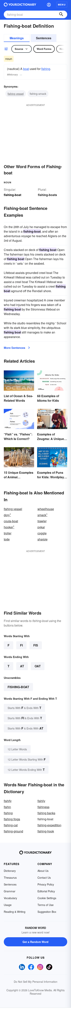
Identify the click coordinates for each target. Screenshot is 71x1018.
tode (7, 539)
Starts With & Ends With (24, 708)
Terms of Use (45, 905)
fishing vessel (16, 94)
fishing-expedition (49, 825)
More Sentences (14, 348)
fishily (41, 801)
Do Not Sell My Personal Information (35, 981)
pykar (41, 527)
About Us (42, 871)
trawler (42, 521)
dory (7, 515)
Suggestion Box (46, 912)
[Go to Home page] (20, 4)
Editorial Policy (46, 891)
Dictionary (10, 871)
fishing (45, 69)
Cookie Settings (46, 898)
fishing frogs (12, 819)
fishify (8, 801)
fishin (7, 807)
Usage (8, 905)
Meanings (17, 38)
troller (7, 533)
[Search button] (61, 14)
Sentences (43, 38)
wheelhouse (45, 509)
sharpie (42, 539)
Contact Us (44, 877)
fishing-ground (13, 831)
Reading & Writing (14, 912)
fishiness (43, 807)
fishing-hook (45, 831)
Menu (62, 4)
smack (42, 515)
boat (26, 69)
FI (21, 645)
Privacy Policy (45, 884)
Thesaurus (10, 877)
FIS (35, 645)
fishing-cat (11, 825)
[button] (49, 5)
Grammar (9, 891)
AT (22, 666)
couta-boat (11, 521)
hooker (9, 527)
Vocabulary (10, 898)
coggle (42, 533)
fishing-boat (18, 687)
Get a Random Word (35, 942)
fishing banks (46, 813)
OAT (38, 666)
